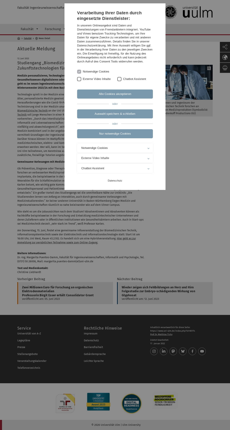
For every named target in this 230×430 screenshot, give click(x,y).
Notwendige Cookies (96, 71)
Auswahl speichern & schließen (115, 113)
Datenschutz (115, 180)
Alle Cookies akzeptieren (115, 94)
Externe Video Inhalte (97, 79)
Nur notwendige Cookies (115, 133)
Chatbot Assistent (134, 79)
